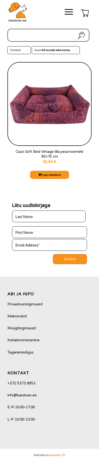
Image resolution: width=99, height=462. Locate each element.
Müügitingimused (21, 328)
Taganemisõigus (20, 352)
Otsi (80, 35)
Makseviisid (17, 316)
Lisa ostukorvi (51, 175)
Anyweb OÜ (57, 455)
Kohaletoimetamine (23, 340)
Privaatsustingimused (25, 304)
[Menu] (66, 12)
